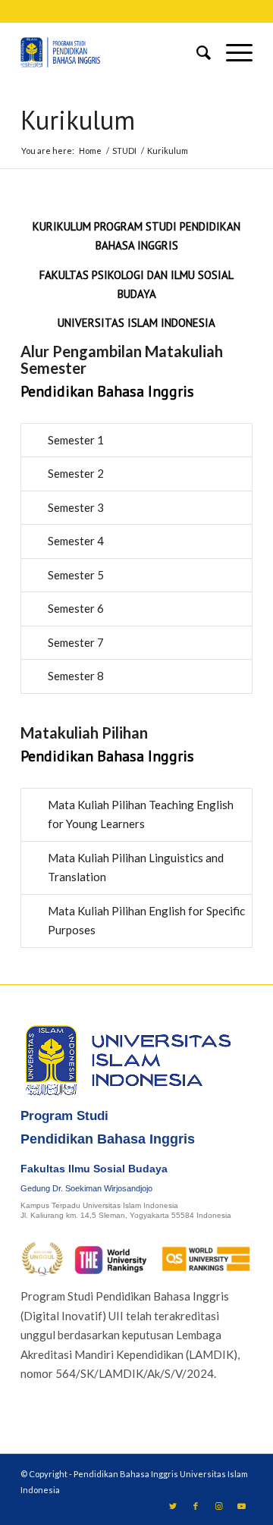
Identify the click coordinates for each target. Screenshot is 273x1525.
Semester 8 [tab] (76, 675)
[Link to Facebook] (195, 1506)
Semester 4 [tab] (76, 541)
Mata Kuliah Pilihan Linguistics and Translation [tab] (136, 867)
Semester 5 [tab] (76, 575)
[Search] (196, 52)
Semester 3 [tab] (76, 507)
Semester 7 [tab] (76, 642)
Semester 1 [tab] (76, 440)
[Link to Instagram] (218, 1506)
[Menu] (232, 52)
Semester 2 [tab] (76, 473)
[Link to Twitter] (173, 1506)
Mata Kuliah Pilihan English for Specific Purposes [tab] (146, 920)
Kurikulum (77, 119)
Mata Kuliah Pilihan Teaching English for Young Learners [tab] (141, 814)
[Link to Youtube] (241, 1506)
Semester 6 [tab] (76, 608)
